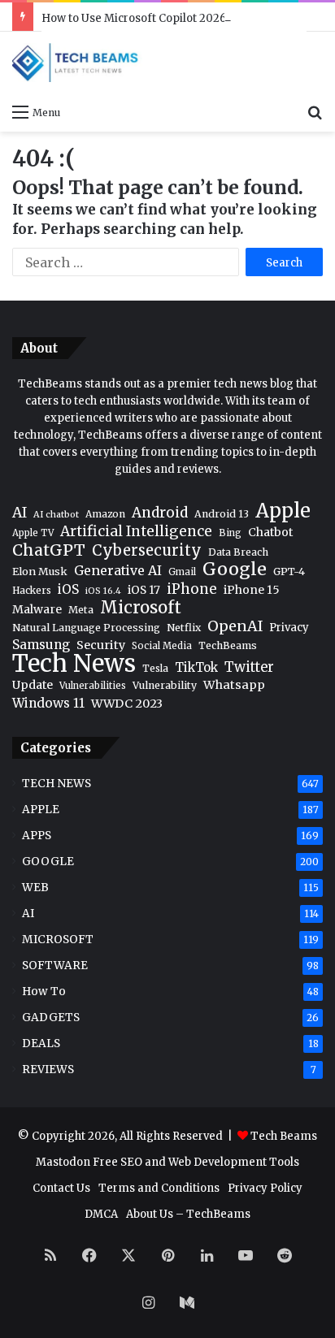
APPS (36, 835)
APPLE (40, 809)
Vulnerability (165, 685)
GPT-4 (289, 571)
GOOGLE (48, 861)
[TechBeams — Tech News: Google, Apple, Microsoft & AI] (77, 62)
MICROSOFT (58, 939)
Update (32, 685)
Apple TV (33, 533)
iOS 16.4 (103, 591)
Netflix (184, 627)
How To (44, 991)
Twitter (249, 667)
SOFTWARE (55, 965)
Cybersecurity (147, 550)
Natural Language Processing (86, 627)
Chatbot (270, 532)
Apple (283, 510)
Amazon (105, 514)
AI (19, 513)
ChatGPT (48, 550)
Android (160, 513)
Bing (230, 533)
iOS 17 (144, 589)
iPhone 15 (252, 589)
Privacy (289, 627)
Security (100, 645)
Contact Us (61, 1188)
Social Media (162, 646)
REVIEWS (48, 1069)
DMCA (101, 1214)
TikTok (196, 667)
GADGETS (51, 1017)
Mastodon (63, 1162)
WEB (35, 887)
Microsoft (140, 608)
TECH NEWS (56, 783)
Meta (81, 610)
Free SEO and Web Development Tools (196, 1162)
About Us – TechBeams (188, 1214)
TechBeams (227, 645)
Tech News (74, 663)
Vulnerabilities (92, 685)
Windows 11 (48, 703)
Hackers (31, 590)
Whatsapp (234, 685)
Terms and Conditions (159, 1188)
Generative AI (118, 570)
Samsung (41, 644)
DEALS (41, 1043)
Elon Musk (39, 571)
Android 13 (221, 514)
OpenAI (235, 626)
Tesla (155, 668)
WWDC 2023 (127, 703)
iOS (68, 589)
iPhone (192, 589)
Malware (37, 609)
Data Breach (238, 552)
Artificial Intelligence (136, 531)
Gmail (182, 572)
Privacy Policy (265, 1188)
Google (234, 569)
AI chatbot (56, 514)
